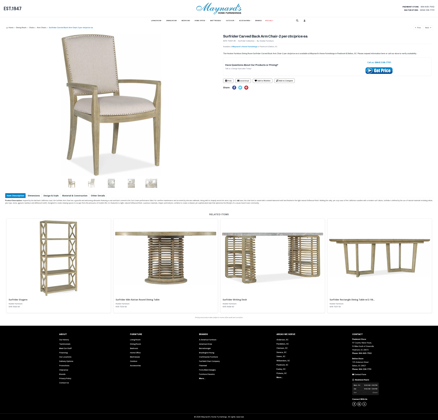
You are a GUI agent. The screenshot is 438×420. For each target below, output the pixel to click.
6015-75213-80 (121, 307)
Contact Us (64, 383)
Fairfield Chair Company (209, 361)
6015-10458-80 (228, 307)
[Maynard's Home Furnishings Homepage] (219, 8)
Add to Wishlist (263, 80)
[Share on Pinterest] (246, 88)
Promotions (64, 366)
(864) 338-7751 (427, 10)
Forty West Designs (207, 370)
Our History (64, 340)
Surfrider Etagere (18, 299)
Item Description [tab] (15, 195)
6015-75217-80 (335, 307)
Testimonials (64, 344)
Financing (63, 353)
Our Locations (65, 357)
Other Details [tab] (98, 195)
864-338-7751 (365, 369)
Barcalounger (205, 348)
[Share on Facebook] (234, 88)
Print (230, 81)
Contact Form (360, 374)
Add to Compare (286, 80)
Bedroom (186, 20)
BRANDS (258, 20)
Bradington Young (206, 353)
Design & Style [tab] (51, 195)
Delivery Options (66, 361)
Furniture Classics (207, 374)
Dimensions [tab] (34, 195)
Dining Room (171, 20)
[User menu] (304, 20)
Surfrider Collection (246, 41)
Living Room (156, 20)
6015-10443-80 (14, 307)
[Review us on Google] (359, 404)
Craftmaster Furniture (208, 357)
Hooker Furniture (15, 304)
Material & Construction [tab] (74, 195)
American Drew (205, 344)
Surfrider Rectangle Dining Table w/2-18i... (352, 299)
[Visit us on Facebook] (354, 404)
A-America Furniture (207, 340)
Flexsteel (203, 366)
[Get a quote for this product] (379, 70)
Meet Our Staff (65, 348)
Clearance (63, 370)
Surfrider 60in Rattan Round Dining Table (138, 299)
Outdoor (230, 20)
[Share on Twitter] (240, 88)
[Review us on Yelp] (364, 404)
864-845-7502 (427, 7)
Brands (62, 374)
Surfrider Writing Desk (235, 299)
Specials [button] (269, 20)
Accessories (244, 20)
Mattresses (215, 20)
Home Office (200, 20)
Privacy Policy (65, 378)
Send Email (244, 81)
